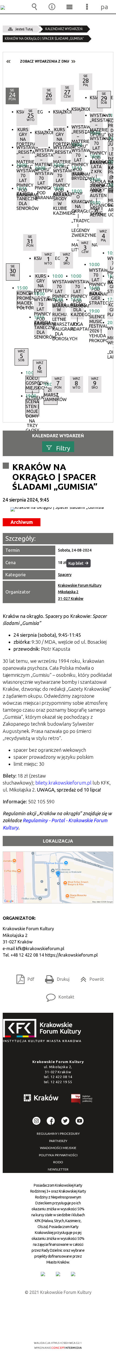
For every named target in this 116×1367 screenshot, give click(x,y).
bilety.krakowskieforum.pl (63, 782)
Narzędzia (52, 7)
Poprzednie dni (9, 61)
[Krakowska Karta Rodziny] (43, 1274)
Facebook (51, 1121)
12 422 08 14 (61, 1077)
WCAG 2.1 (74, 1327)
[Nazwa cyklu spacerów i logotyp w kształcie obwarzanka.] (58, 509)
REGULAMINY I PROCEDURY (58, 1133)
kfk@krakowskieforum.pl (40, 948)
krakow (41, 1099)
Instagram (36, 1121)
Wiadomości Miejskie (58, 1148)
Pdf (23, 977)
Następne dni (73, 61)
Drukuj (55, 977)
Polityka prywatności (58, 1155)
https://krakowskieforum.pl (71, 955)
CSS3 (57, 1327)
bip (82, 1100)
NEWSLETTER (58, 1169)
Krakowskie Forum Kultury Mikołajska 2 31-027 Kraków (79, 592)
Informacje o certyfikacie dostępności (58, 1308)
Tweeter (65, 1121)
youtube (80, 1121)
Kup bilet (76, 563)
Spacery (64, 574)
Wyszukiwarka (34, 7)
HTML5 (49, 1327)
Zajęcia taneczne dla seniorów (23, 200)
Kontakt (58, 995)
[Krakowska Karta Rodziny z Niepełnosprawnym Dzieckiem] (58, 1274)
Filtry (63, 448)
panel (105, 6)
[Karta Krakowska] (73, 1274)
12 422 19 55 (61, 1082)
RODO (58, 1162)
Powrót (90, 977)
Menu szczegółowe (87, 7)
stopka (44, 1031)
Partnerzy (58, 1141)
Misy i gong (96, 211)
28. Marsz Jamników (50, 395)
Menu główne (70, 7)
